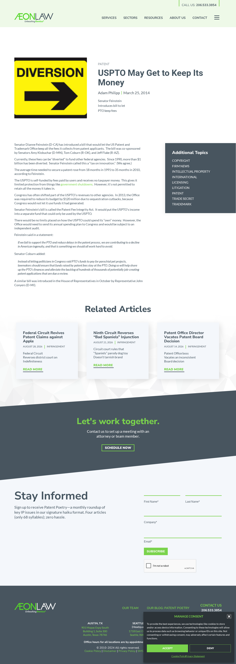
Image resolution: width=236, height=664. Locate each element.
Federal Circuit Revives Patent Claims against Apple (43, 337)
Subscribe (156, 551)
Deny (210, 648)
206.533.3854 (206, 5)
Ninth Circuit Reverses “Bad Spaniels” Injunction (116, 335)
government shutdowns (77, 184)
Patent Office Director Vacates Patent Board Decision (184, 337)
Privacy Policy (127, 651)
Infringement (56, 346)
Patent (104, 64)
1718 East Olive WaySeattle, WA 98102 (141, 632)
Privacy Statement (195, 656)
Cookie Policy (178, 656)
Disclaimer (109, 651)
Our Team (130, 608)
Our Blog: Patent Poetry (168, 608)
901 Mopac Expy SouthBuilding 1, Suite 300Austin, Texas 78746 (95, 631)
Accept (167, 648)
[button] (229, 616)
